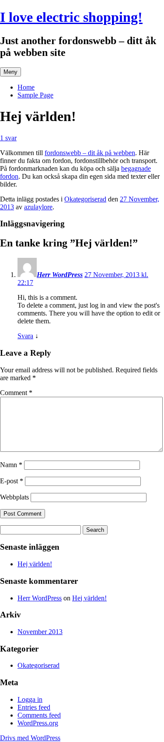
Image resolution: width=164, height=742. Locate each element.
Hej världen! (34, 564)
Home (26, 87)
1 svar (8, 138)
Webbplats (14, 497)
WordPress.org (37, 723)
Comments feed (39, 715)
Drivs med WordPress (30, 738)
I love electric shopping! (71, 17)
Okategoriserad (85, 199)
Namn (11, 464)
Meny (10, 72)
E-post (11, 481)
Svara (25, 336)
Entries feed (33, 707)
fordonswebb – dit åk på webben (90, 152)
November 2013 (40, 631)
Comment (16, 392)
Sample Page (35, 95)
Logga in (29, 699)
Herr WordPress (60, 274)
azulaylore (38, 207)
